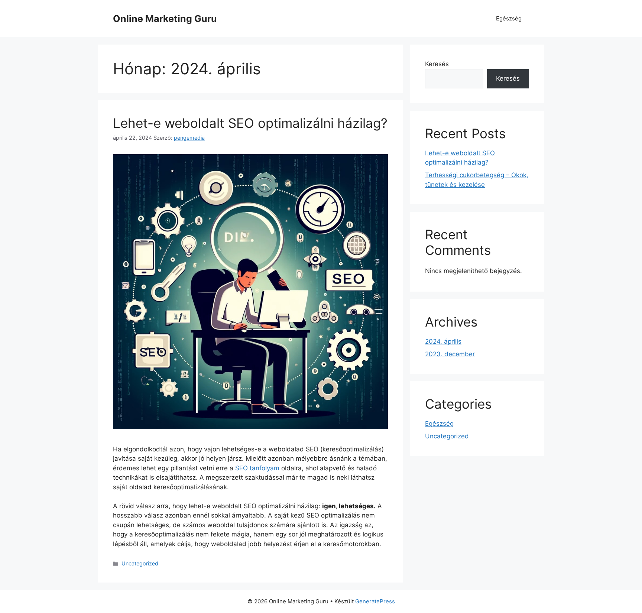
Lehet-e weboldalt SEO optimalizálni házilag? (250, 123)
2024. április (443, 341)
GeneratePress (375, 601)
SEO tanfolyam (257, 468)
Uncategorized (139, 563)
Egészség (509, 18)
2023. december (450, 354)
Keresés (437, 64)
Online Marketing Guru (165, 18)
